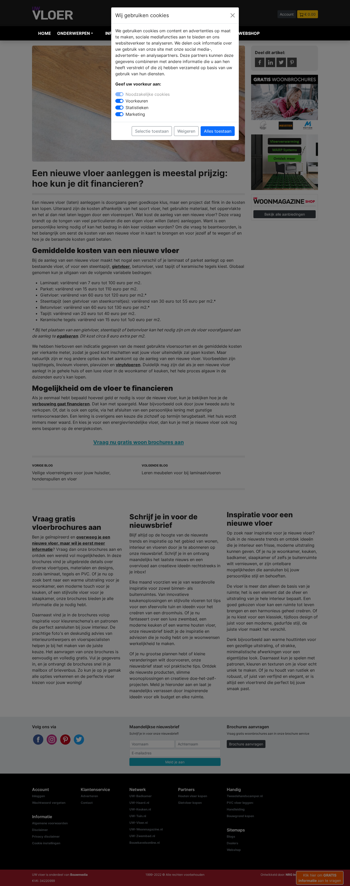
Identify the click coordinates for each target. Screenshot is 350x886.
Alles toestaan (217, 131)
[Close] (233, 15)
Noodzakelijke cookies (148, 94)
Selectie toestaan (152, 131)
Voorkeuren (137, 100)
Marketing (135, 114)
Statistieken (137, 107)
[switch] (119, 101)
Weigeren (186, 131)
